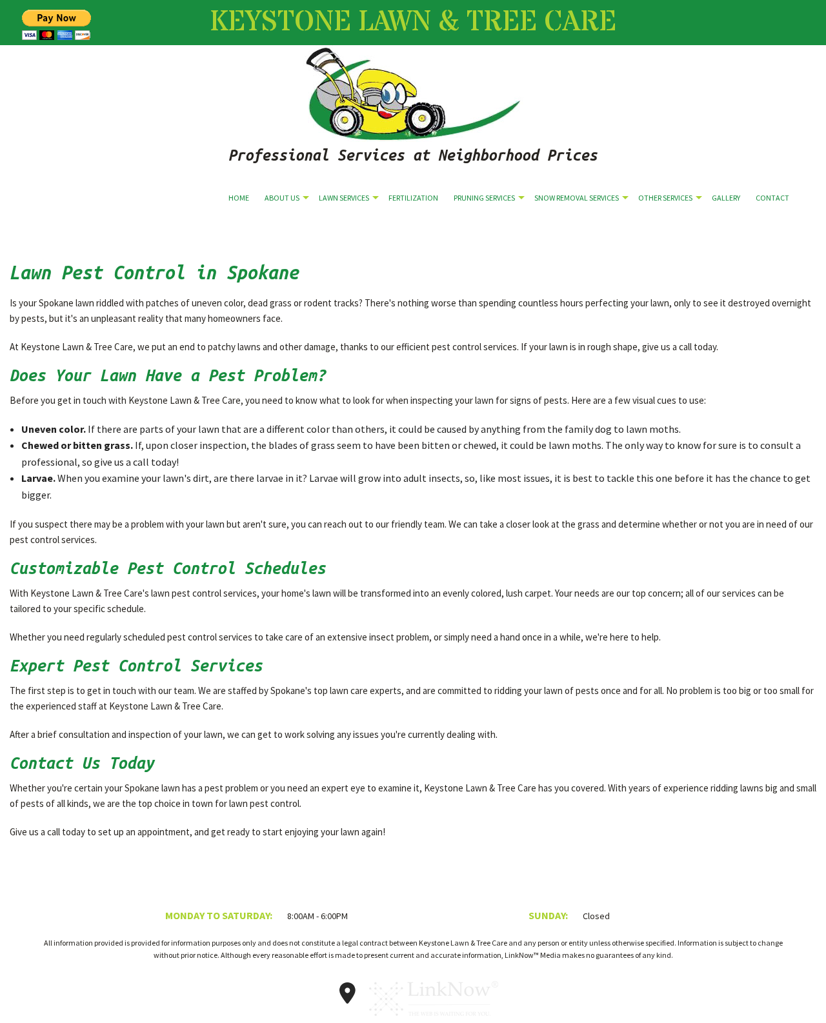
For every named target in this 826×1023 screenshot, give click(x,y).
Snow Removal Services (576, 198)
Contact (772, 198)
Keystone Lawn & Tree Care (413, 22)
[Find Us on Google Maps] (347, 997)
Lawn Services (344, 198)
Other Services (665, 198)
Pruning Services (484, 198)
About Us (282, 198)
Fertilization (413, 198)
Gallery (726, 198)
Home (238, 198)
